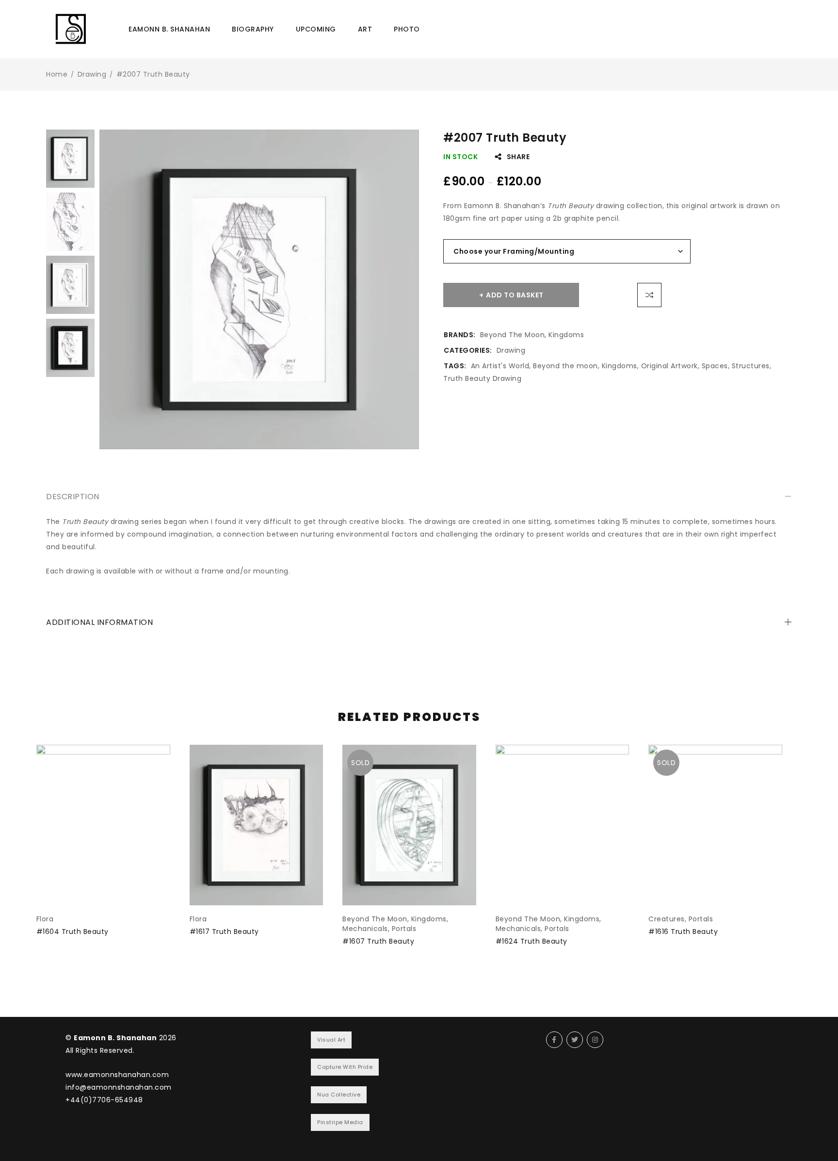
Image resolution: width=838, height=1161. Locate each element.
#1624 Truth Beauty (531, 941)
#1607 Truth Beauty (378, 941)
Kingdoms (566, 335)
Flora (45, 919)
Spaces (715, 366)
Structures (751, 366)
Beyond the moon (565, 366)
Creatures (666, 919)
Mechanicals (365, 928)
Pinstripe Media (340, 1122)
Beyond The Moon (512, 335)
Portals (404, 928)
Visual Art (331, 1040)
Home (56, 74)
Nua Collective (338, 1094)
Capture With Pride (344, 1067)
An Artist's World (500, 366)
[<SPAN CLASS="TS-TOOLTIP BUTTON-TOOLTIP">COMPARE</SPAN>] (649, 295)
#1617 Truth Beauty (224, 931)
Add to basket (515, 295)
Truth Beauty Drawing (482, 378)
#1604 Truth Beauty (72, 931)
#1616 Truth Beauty (683, 931)
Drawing (92, 74)
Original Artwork (669, 366)
